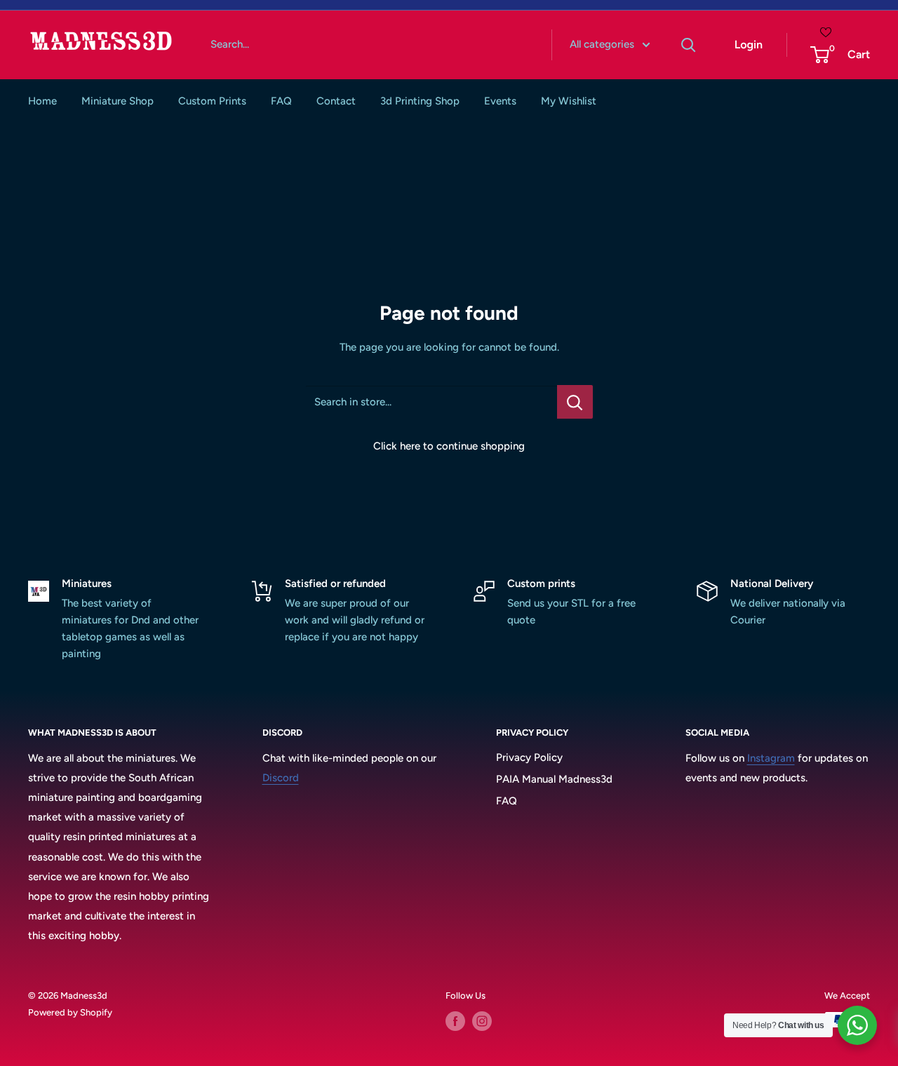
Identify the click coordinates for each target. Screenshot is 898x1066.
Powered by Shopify (70, 1012)
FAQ (281, 101)
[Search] (688, 44)
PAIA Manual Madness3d (554, 779)
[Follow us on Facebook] (455, 1021)
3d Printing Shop (420, 101)
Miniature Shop (117, 101)
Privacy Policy (529, 757)
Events (500, 101)
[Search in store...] (575, 402)
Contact (336, 101)
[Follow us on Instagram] (482, 1021)
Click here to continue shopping (449, 446)
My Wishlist (568, 101)
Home (42, 101)
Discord (280, 777)
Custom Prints (212, 101)
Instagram (771, 758)
